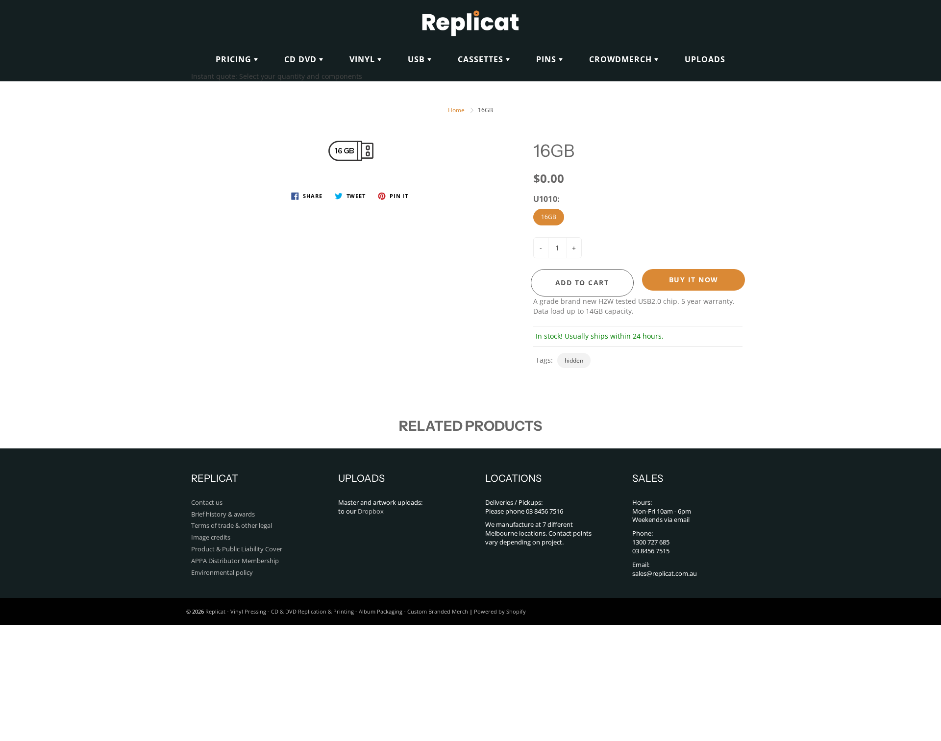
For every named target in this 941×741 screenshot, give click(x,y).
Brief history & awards (223, 514)
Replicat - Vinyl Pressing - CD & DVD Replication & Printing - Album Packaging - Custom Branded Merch (336, 611)
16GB (548, 217)
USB (417, 59)
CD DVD (301, 59)
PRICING (235, 59)
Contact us (207, 502)
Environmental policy (222, 572)
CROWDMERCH (621, 59)
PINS (547, 59)
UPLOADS (705, 59)
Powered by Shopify (500, 611)
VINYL (363, 59)
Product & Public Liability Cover (236, 549)
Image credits (210, 537)
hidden (574, 360)
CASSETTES (482, 59)
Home (456, 110)
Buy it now (693, 279)
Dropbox (371, 511)
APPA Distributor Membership (235, 561)
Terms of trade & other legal (231, 525)
